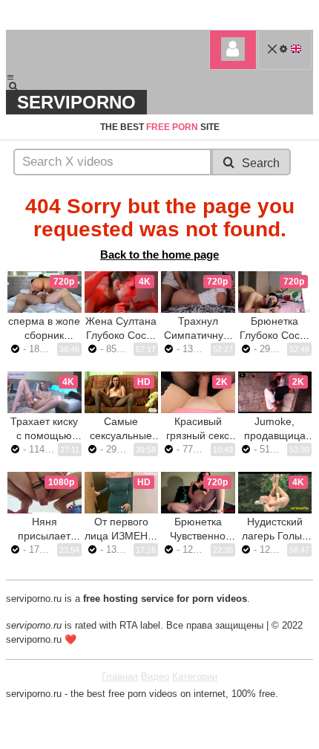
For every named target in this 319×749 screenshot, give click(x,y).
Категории (194, 676)
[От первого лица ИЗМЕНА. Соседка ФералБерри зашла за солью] (122, 492)
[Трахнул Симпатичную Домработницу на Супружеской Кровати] (198, 292)
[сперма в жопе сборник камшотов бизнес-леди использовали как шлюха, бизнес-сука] (44, 292)
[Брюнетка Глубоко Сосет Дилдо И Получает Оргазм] (275, 292)
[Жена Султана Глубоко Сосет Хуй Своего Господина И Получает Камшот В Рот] (122, 292)
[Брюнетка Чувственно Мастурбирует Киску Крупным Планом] (198, 492)
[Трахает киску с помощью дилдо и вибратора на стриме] (44, 392)
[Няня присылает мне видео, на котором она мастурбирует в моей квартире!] (44, 492)
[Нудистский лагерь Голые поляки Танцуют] (275, 492)
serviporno (76, 102)
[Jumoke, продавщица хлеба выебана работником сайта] (275, 392)
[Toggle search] (20, 86)
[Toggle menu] (10, 77)
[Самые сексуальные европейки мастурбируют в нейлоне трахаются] (122, 392)
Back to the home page (159, 254)
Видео (155, 676)
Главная (120, 676)
